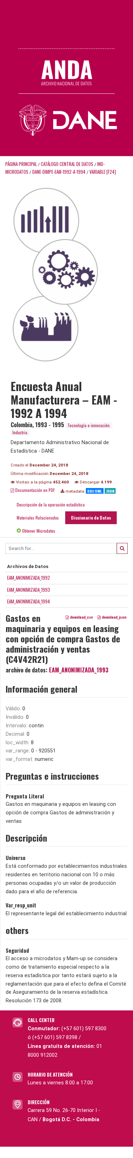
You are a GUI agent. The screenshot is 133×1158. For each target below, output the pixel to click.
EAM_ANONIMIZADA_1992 (28, 577)
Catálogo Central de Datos (67, 164)
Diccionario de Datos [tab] (91, 518)
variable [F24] (102, 171)
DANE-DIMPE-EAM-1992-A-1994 (58, 171)
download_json (113, 617)
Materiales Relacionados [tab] (38, 518)
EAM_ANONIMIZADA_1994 (28, 601)
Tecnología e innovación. (89, 425)
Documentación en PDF (34, 490)
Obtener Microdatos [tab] (38, 531)
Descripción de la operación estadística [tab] (51, 504)
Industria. (20, 432)
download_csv (81, 617)
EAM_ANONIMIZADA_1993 (28, 589)
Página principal (21, 164)
